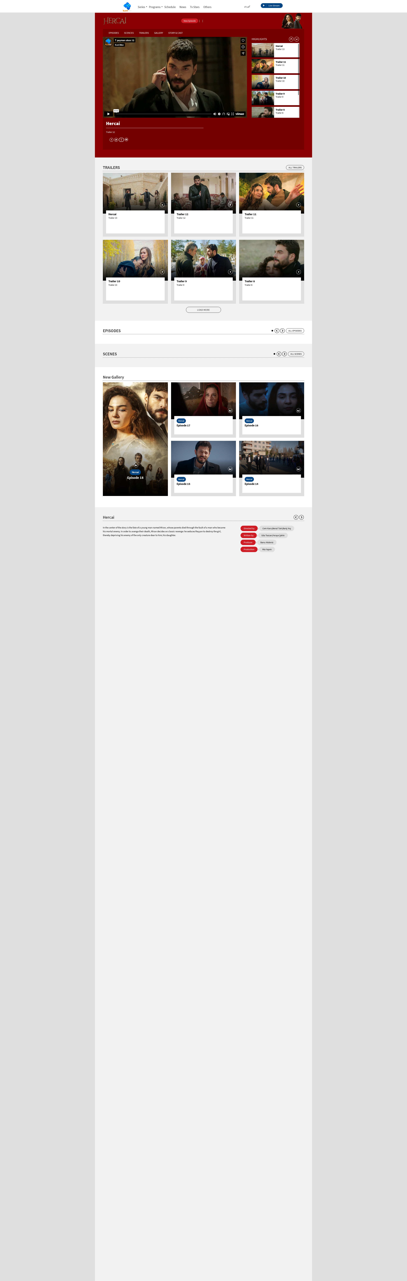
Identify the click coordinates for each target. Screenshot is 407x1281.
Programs (155, 7)
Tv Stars (195, 7)
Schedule (170, 7)
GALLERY (158, 32)
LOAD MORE (203, 309)
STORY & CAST (175, 32)
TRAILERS (144, 32)
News (182, 7)
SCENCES (129, 32)
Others (207, 7)
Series (141, 7)
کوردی (247, 6)
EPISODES (114, 32)
